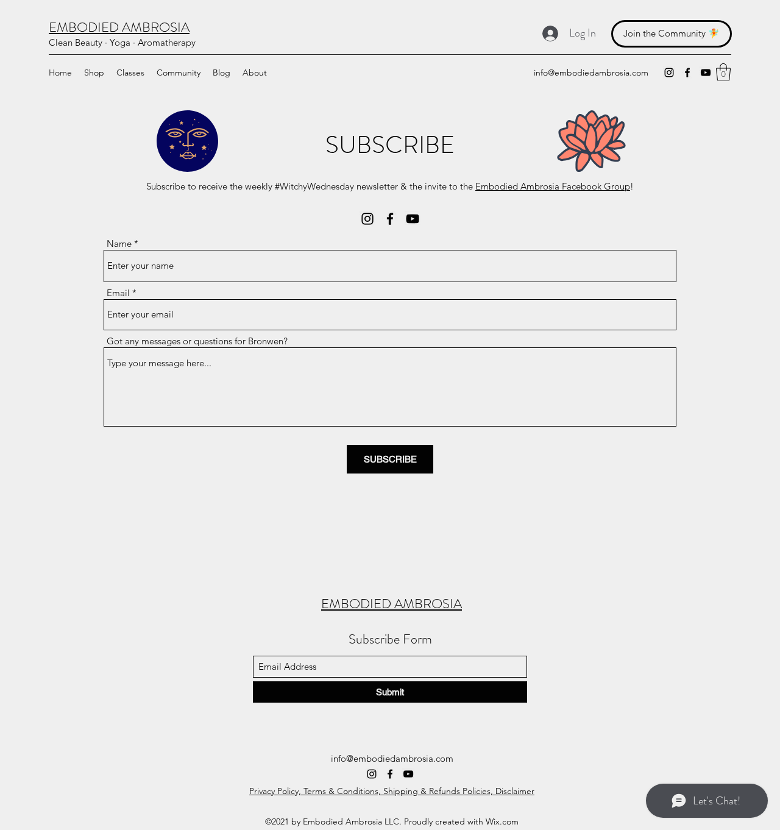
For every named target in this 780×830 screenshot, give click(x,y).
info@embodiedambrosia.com (591, 72)
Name (119, 243)
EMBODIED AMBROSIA (391, 603)
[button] (723, 72)
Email (118, 292)
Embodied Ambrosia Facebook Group (552, 186)
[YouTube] (706, 72)
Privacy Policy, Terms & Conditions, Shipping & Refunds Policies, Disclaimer (391, 791)
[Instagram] (669, 72)
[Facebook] (687, 72)
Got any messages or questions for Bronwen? (197, 341)
